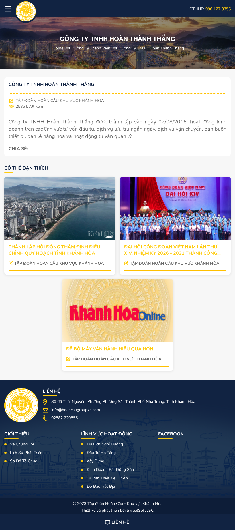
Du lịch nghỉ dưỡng (105, 444)
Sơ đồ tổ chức (23, 461)
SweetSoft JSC (140, 510)
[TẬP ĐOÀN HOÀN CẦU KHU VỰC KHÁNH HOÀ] (25, 11)
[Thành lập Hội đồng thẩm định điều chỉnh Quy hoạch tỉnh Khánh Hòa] (59, 208)
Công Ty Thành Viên (92, 48)
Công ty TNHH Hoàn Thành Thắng (152, 48)
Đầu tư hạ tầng (101, 452)
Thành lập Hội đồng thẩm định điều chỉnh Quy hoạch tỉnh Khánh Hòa (54, 250)
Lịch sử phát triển (26, 452)
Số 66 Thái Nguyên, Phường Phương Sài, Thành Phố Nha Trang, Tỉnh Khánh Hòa (123, 401)
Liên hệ (120, 522)
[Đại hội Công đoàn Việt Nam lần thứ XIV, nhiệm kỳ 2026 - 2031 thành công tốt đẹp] (175, 208)
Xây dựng (95, 461)
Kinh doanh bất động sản (110, 469)
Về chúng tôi (22, 444)
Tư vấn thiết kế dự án (107, 478)
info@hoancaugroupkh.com (75, 410)
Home (58, 48)
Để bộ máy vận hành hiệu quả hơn (109, 349)
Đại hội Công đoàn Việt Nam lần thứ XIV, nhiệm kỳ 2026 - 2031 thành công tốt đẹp (170, 250)
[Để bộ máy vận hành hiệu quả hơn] (117, 310)
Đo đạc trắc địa (101, 486)
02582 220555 (64, 418)
